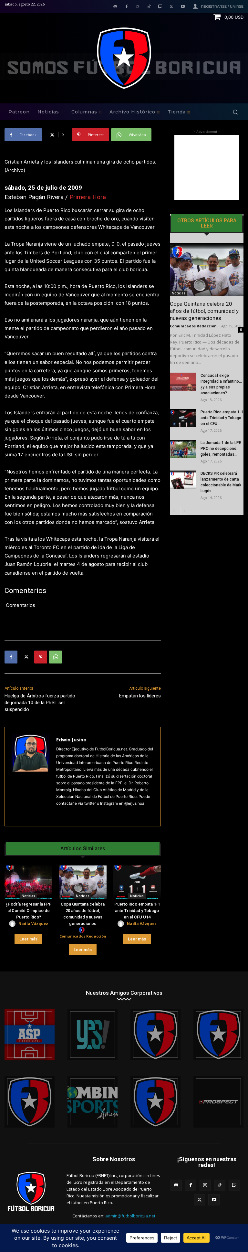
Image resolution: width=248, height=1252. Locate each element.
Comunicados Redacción (82, 936)
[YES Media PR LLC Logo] (92, 1034)
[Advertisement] (206, 167)
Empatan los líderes (140, 696)
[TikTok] (149, 7)
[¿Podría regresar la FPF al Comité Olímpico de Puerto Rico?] (28, 882)
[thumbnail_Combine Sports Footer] (92, 1102)
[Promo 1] (30, 1034)
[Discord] (115, 7)
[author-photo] (13, 923)
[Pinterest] (40, 657)
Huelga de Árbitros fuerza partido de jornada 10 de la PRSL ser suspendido (40, 702)
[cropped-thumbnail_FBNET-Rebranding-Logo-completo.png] (218, 1034)
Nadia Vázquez (33, 923)
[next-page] (184, 511)
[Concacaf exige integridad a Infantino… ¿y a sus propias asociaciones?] (183, 382)
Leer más (28, 939)
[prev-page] (174, 511)
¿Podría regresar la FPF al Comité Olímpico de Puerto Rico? (28, 910)
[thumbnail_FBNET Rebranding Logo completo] (155, 1034)
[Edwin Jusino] (30, 776)
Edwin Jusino (71, 739)
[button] (235, 112)
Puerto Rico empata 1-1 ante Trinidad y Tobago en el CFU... (222, 418)
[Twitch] (160, 7)
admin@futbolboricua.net (130, 1216)
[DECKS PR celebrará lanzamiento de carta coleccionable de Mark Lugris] (183, 480)
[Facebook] (126, 7)
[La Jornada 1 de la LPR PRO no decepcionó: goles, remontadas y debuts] (183, 449)
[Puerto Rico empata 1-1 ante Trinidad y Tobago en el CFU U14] (137, 882)
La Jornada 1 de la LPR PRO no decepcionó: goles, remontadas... (221, 448)
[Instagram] (137, 7)
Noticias (28, 896)
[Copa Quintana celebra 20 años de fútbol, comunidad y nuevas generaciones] (83, 882)
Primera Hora (87, 197)
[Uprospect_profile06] (218, 1102)
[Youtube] (182, 7)
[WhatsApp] (55, 657)
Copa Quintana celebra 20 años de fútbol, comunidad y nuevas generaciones (204, 311)
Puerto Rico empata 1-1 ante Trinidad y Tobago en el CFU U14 (137, 910)
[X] (171, 7)
